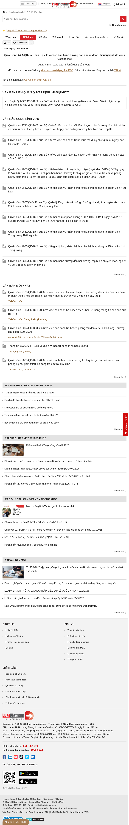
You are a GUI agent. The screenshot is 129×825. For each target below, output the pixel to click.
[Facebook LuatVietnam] (4, 757)
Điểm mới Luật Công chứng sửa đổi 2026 (47, 445)
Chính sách (29, 369)
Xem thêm (119, 274)
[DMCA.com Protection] (34, 820)
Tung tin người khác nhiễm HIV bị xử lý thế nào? (29, 392)
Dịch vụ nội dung (75, 653)
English (106, 3)
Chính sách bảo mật (16, 691)
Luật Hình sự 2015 (79, 812)
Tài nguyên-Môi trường (52, 337)
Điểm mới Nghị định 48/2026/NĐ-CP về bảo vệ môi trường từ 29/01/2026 (41, 468)
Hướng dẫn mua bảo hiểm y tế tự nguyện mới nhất (30, 544)
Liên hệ (9, 647)
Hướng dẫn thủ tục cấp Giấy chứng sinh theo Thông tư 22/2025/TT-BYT (41, 483)
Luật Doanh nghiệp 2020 (36, 812)
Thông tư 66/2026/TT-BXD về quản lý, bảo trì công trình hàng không (48, 345)
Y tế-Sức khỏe (15, 301)
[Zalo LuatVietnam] (10, 757)
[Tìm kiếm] (123, 19)
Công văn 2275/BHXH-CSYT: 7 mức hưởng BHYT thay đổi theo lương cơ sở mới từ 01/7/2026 (53, 529)
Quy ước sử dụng (14, 685)
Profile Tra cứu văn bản (17, 642)
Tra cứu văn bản (75, 630)
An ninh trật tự (15, 337)
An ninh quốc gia (31, 337)
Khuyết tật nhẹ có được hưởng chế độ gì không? (29, 407)
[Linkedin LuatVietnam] (33, 757)
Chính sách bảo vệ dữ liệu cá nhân (23, 697)
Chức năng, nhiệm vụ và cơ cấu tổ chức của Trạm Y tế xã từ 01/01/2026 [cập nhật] (47, 476)
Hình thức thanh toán (16, 679)
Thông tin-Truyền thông (35, 319)
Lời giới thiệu (12, 630)
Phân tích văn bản (76, 636)
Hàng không (25, 351)
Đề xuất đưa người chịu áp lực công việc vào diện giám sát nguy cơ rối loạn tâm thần (48, 461)
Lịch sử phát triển (14, 636)
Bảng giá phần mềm (16, 674)
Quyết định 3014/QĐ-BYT (38, 79)
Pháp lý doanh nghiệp (78, 642)
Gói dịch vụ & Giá (84, 3)
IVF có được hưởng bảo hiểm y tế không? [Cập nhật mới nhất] (36, 537)
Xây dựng (13, 351)
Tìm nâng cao (118, 25)
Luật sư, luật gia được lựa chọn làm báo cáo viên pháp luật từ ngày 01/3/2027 (44, 598)
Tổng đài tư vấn (75, 659)
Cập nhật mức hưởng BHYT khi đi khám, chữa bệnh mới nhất (36, 522)
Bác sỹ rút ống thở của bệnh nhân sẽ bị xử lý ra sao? (31, 422)
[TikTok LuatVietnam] (21, 757)
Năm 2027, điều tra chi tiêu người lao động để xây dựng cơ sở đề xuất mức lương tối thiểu (50, 605)
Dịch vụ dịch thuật (76, 647)
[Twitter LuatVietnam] (27, 757)
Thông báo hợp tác (15, 703)
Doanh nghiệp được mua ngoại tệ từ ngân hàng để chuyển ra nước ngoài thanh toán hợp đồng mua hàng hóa (60, 583)
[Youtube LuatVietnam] (16, 757)
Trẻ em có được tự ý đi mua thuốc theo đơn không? (31, 415)
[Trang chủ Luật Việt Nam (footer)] (64, 715)
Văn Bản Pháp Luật (12, 812)
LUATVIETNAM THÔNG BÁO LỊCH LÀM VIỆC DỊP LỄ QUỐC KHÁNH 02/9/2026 (46, 590)
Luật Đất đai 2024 (59, 812)
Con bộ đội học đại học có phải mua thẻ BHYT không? (32, 400)
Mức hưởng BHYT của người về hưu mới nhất (50, 506)
